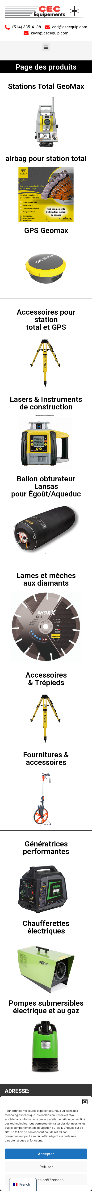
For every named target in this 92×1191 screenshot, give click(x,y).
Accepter (46, 1154)
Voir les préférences (46, 1180)
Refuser (46, 1167)
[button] (85, 1101)
